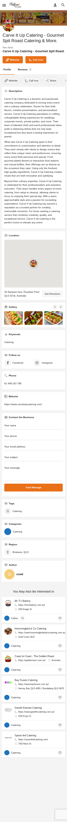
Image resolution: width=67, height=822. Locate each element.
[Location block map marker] (33, 263)
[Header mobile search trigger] (63, 5)
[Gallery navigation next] (61, 307)
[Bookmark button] (60, 618)
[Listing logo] (9, 26)
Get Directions (52, 293)
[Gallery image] (13, 318)
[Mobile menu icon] (4, 5)
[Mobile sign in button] (55, 5)
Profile (7, 69)
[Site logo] (15, 5)
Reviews (24, 69)
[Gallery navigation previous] (55, 307)
